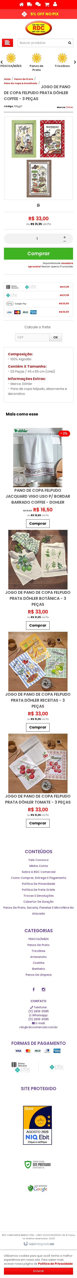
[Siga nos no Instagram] (43, 990)
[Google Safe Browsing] (37, 1188)
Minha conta (38, 866)
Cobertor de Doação (38, 902)
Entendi (38, 1271)
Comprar (38, 253)
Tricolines (38, 951)
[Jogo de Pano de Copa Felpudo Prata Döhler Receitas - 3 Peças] (37, 683)
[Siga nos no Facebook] (33, 990)
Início (7, 79)
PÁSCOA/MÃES (38, 939)
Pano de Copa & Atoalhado (20, 83)
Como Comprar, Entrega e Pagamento (38, 878)
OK (55, 337)
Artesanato (38, 957)
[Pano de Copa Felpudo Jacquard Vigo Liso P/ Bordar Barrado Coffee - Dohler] (37, 479)
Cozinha (38, 963)
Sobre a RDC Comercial (38, 872)
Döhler (69, 107)
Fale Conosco (39, 860)
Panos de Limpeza (39, 975)
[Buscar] (69, 43)
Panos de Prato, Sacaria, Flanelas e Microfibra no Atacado (38, 911)
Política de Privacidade (38, 884)
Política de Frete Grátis (38, 890)
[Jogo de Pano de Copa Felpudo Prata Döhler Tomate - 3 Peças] (37, 782)
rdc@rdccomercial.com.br (38, 1025)
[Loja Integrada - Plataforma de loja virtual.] (38, 1244)
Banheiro (38, 969)
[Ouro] (37, 1125)
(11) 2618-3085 (38, 1009)
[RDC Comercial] (38, 28)
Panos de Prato (23, 79)
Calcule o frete (37, 327)
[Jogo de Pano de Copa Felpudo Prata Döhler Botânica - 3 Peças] (37, 581)
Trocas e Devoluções (38, 896)
